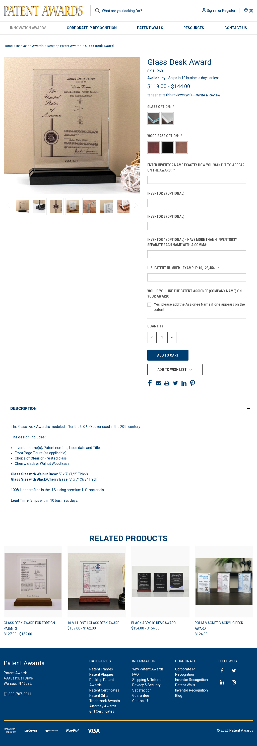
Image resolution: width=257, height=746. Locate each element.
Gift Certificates (101, 711)
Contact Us (235, 28)
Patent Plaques (101, 674)
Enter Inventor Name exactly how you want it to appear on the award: (195, 167)
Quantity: (155, 326)
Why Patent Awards (148, 669)
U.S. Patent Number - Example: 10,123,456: (181, 268)
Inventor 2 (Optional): (166, 193)
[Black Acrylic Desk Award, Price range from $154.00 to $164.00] (160, 582)
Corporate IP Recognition (92, 28)
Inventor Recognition (191, 680)
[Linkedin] (183, 383)
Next (136, 206)
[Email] (158, 383)
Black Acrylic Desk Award (153, 623)
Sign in (212, 11)
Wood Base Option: (163, 136)
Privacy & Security (146, 685)
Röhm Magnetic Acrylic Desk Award (219, 626)
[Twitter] (175, 383)
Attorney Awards (102, 706)
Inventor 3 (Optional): (166, 216)
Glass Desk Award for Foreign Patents (29, 626)
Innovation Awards (28, 28)
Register (228, 11)
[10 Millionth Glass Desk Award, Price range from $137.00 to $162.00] (96, 582)
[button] (206, 95)
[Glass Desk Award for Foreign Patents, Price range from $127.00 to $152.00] (33, 582)
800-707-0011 (20, 694)
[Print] (166, 383)
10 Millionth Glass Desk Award (93, 623)
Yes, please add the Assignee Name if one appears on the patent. (199, 307)
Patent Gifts (98, 696)
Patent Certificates (104, 690)
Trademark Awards (104, 701)
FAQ (135, 674)
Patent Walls (150, 28)
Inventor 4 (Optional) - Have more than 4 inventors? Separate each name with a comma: (192, 242)
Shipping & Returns (147, 680)
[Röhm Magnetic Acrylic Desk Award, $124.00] (224, 582)
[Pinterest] (192, 383)
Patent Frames (101, 669)
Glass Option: (159, 107)
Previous (8, 206)
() (250, 11)
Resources (193, 28)
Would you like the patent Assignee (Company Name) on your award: (194, 293)
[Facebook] (149, 383)
